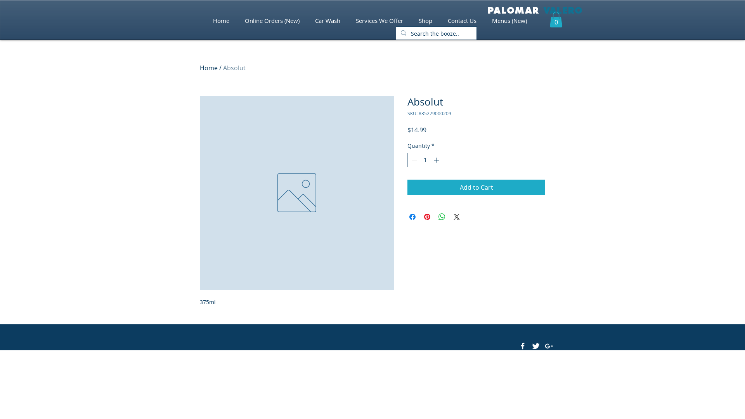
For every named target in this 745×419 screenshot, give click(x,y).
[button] (556, 20)
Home (209, 68)
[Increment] (437, 160)
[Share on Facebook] (412, 217)
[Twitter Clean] (536, 346)
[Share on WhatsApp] (442, 217)
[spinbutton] (425, 160)
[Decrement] (413, 160)
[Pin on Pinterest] (427, 217)
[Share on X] (456, 217)
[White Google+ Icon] (549, 346)
